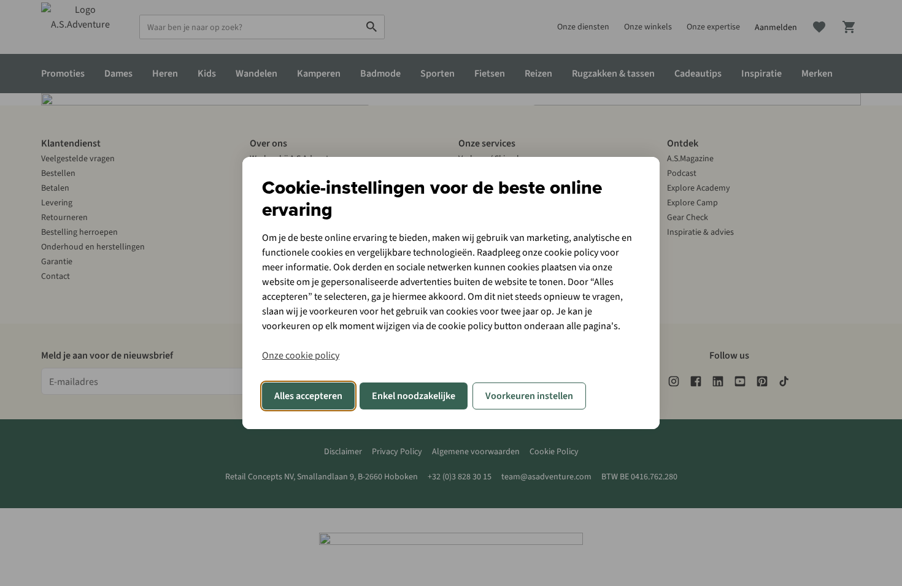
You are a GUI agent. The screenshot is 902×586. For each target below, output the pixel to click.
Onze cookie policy (300, 355)
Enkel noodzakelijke (413, 396)
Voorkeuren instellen (529, 396)
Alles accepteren (308, 396)
